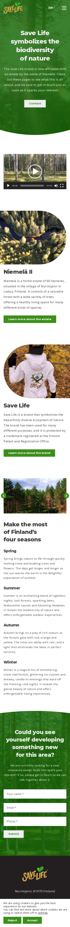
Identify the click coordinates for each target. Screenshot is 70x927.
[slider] (32, 186)
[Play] (8, 185)
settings (43, 912)
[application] (35, 171)
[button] (35, 171)
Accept (32, 920)
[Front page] (13, 8)
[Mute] (56, 185)
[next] (66, 495)
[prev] (3, 495)
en (50, 7)
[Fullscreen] (62, 185)
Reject (12, 920)
